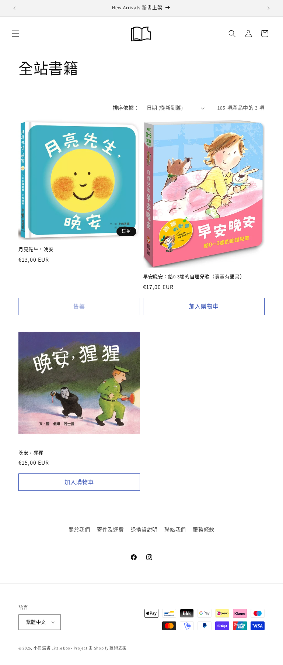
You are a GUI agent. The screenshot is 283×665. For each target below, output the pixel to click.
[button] (21, 258)
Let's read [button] (77, 345)
